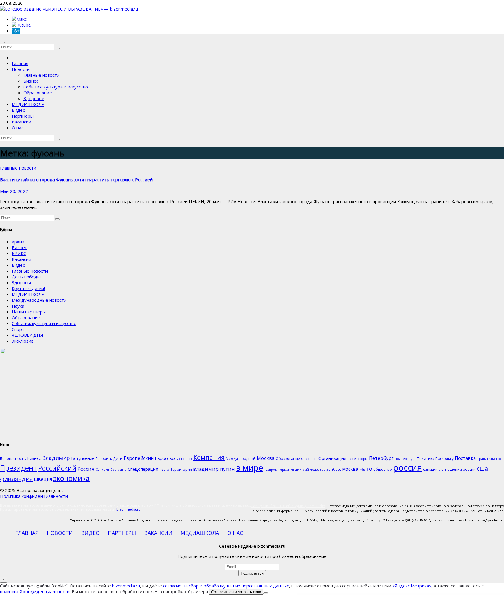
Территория (181, 469)
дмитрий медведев (310, 469)
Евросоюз (165, 458)
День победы (26, 277)
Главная (20, 63)
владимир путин (214, 468)
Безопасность (13, 458)
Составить (118, 469)
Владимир (56, 457)
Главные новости (41, 75)
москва (350, 469)
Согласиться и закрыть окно (236, 592)
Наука (18, 306)
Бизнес (30, 81)
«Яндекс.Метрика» (411, 586)
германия (286, 469)
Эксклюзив (23, 341)
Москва (265, 458)
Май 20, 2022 (14, 191)
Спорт (18, 329)
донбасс (333, 469)
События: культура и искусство (55, 87)
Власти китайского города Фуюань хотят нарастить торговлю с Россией (76, 179)
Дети (118, 458)
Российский (57, 468)
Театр (164, 469)
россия (407, 467)
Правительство (489, 459)
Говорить (104, 458)
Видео (18, 110)
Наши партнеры (29, 312)
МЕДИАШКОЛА (28, 104)
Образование (37, 92)
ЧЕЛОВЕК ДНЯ (27, 335)
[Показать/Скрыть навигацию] (2, 42)
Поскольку (444, 458)
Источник (184, 459)
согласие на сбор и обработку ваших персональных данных (226, 586)
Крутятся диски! (28, 288)
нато (365, 468)
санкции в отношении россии (449, 469)
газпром (270, 469)
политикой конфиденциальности (35, 591)
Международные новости (39, 300)
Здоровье (33, 98)
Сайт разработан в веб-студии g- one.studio (288, 505)
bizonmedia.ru (128, 509)
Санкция (102, 469)
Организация (332, 458)
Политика (425, 458)
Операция (309, 459)
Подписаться (252, 573)
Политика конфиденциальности (34, 496)
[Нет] (265, 593)
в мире (249, 467)
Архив (18, 242)
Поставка (465, 458)
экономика (71, 478)
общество (382, 469)
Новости (21, 69)
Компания (209, 457)
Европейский (139, 458)
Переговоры (357, 459)
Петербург (381, 458)
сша (482, 468)
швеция (43, 479)
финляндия (16, 478)
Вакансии (21, 122)
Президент (18, 468)
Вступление (82, 458)
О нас (17, 127)
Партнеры (23, 116)
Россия (86, 468)
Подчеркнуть (405, 459)
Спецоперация (143, 469)
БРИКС (19, 253)
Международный (241, 458)
